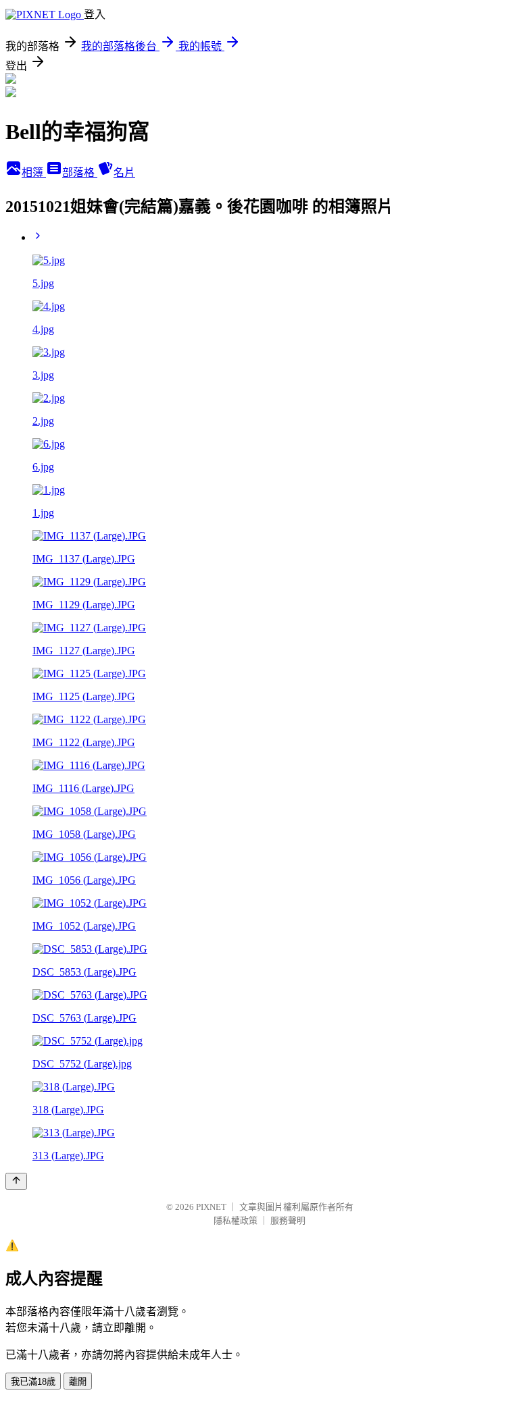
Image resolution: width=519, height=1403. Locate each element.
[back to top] (16, 1181)
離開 (77, 1382)
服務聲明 (287, 1220)
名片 (124, 172)
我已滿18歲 (33, 1382)
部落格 (79, 172)
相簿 (34, 172)
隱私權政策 (235, 1220)
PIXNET (211, 1207)
